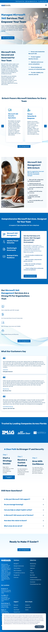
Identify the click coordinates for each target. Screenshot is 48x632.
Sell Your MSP (28, 607)
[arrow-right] (45, 126)
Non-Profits (32, 575)
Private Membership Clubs (35, 584)
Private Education (33, 577)
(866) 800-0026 (43, 1)
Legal (31, 570)
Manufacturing (33, 563)
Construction (32, 565)
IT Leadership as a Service (19, 572)
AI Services (16, 577)
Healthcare (32, 568)
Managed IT (16, 563)
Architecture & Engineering (35, 579)
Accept (39, 626)
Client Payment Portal (20, 1)
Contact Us (27, 605)
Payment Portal (17, 612)
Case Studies (16, 609)
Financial (32, 572)
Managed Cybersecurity (19, 565)
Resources (16, 605)
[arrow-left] (2, 126)
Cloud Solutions (17, 568)
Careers (26, 609)
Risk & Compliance (17, 570)
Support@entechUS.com (32, 1)
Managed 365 (17, 575)
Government (32, 581)
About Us (16, 607)
